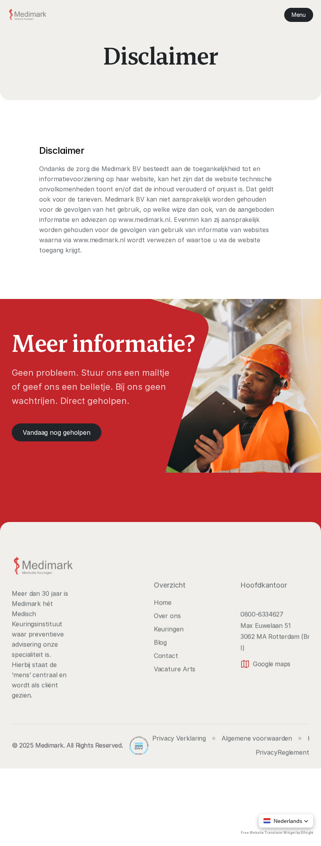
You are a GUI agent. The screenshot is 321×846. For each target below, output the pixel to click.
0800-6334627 (261, 614)
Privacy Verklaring (179, 738)
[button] (285, 820)
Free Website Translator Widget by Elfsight (277, 833)
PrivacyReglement (282, 752)
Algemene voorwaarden (257, 738)
